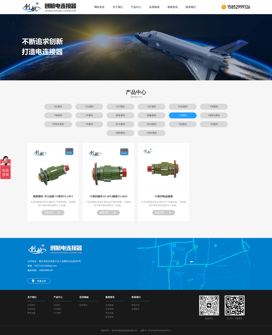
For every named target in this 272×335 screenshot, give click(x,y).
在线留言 (136, 309)
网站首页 (99, 7)
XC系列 (57, 305)
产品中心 (136, 7)
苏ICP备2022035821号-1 (159, 330)
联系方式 (136, 305)
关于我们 (118, 7)
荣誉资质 (31, 313)
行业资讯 (109, 309)
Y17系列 (57, 313)
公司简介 (31, 305)
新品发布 (109, 317)
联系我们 (191, 7)
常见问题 (109, 313)
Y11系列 (57, 309)
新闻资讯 (172, 7)
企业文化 (31, 309)
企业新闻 (109, 305)
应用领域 (154, 7)
